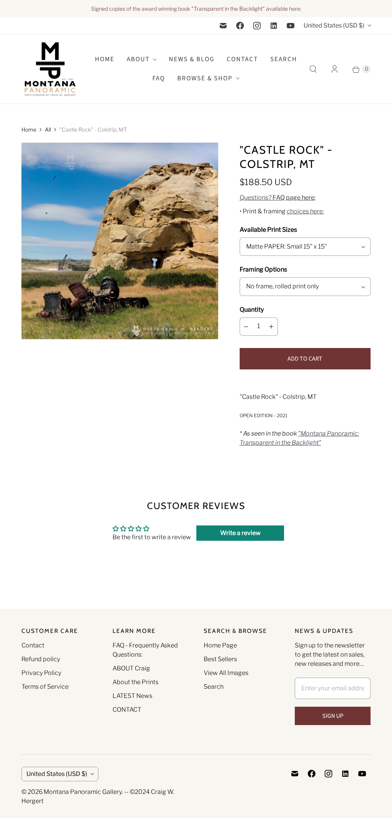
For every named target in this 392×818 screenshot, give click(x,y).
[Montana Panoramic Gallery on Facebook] (240, 25)
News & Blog (191, 59)
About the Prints (135, 682)
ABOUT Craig (131, 668)
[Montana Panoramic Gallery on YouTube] (290, 25)
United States (334, 25)
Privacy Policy (41, 673)
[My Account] (334, 69)
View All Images (226, 673)
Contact (242, 59)
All (48, 129)
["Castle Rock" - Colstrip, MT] (119, 241)
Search (214, 686)
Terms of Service (45, 686)
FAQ (158, 78)
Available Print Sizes (268, 229)
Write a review (240, 533)
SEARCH (283, 59)
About (138, 59)
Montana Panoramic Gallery (83, 791)
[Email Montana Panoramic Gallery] (223, 25)
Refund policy (40, 659)
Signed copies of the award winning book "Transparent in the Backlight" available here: (196, 8)
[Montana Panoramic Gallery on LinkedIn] (273, 25)
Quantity (252, 309)
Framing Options (263, 269)
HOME (104, 59)
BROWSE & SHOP (205, 78)
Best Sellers (220, 659)
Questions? (277, 197)
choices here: (305, 211)
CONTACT (127, 709)
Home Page (220, 645)
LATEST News (132, 695)
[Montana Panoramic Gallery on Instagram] (256, 25)
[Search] (313, 69)
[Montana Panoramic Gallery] (50, 69)
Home (28, 129)
